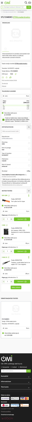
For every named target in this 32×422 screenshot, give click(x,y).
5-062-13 (4, 257)
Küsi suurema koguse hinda (9, 80)
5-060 (3, 225)
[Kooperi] (9, 195)
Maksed (4, 86)
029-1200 (4, 195)
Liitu (28, 371)
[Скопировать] (15, 74)
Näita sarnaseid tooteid (10, 131)
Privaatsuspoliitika (6, 411)
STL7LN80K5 (5, 319)
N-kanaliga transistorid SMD (9, 12)
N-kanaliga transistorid (21, 10)
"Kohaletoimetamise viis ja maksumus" (12, 185)
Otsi (28, 7)
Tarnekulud (5, 83)
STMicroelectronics (21, 17)
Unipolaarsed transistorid (8, 10)
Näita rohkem (16, 287)
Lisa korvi (20, 219)
